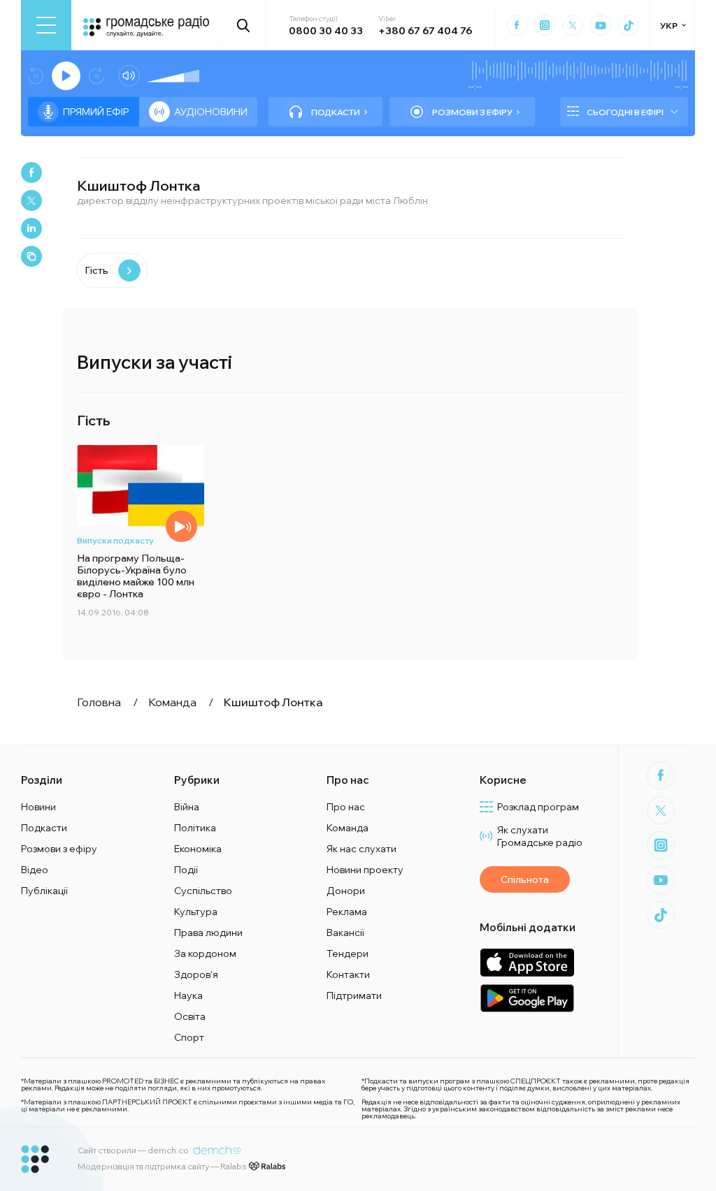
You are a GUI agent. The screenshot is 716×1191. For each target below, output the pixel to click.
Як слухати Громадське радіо (539, 836)
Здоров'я (196, 974)
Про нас (346, 807)
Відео (34, 869)
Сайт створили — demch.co (133, 1150)
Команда (347, 827)
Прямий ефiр (96, 111)
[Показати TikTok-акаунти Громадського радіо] (628, 25)
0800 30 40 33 (326, 30)
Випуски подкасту (115, 540)
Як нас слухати (361, 848)
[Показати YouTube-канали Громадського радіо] (600, 25)
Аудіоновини (211, 111)
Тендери (347, 953)
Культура (195, 911)
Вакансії (345, 932)
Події (186, 869)
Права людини (208, 932)
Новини (38, 807)
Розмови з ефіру (472, 112)
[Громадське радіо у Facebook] (516, 25)
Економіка (198, 848)
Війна (186, 807)
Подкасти (335, 112)
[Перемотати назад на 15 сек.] (35, 76)
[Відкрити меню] (46, 25)
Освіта (190, 1016)
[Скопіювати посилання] (31, 256)
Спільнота (525, 879)
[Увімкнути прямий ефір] (66, 75)
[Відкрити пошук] (244, 25)
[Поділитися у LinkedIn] (31, 228)
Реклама (347, 911)
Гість (96, 270)
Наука (188, 995)
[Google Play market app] (527, 998)
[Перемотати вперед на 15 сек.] (96, 76)
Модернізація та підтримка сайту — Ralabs (162, 1166)
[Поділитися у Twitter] (31, 200)
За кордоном (205, 953)
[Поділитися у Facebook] (31, 172)
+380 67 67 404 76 (425, 30)
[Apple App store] (527, 962)
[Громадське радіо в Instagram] (544, 25)
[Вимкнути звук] (129, 76)
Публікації (44, 890)
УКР (669, 25)
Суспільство (203, 890)
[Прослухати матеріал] (181, 526)
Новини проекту (365, 869)
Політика (195, 827)
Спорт (189, 1037)
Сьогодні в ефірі (625, 112)
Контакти (348, 974)
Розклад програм (538, 807)
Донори (346, 890)
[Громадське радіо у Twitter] (572, 25)
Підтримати (354, 995)
